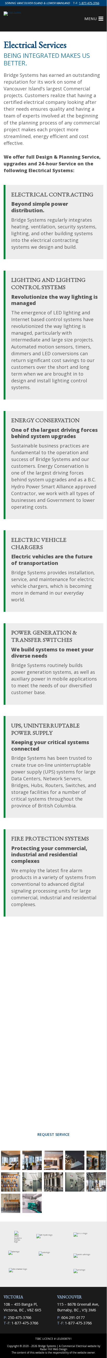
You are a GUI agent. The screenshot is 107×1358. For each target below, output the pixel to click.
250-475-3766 (19, 1317)
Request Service (53, 1134)
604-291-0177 (73, 1317)
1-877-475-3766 (89, 3)
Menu (90, 18)
